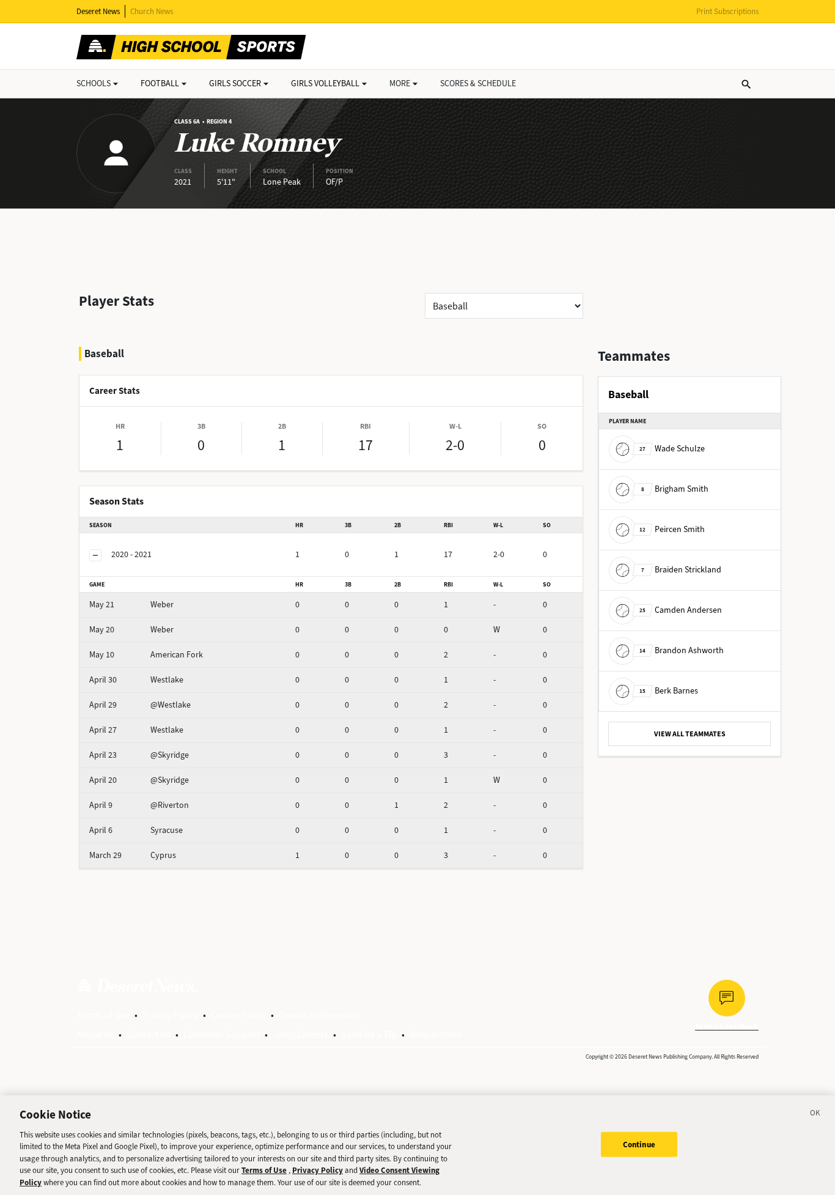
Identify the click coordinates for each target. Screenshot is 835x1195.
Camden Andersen (680, 610)
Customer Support (221, 1034)
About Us (95, 1034)
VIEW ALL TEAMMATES (690, 734)
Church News (151, 11)
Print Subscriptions (727, 11)
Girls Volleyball (325, 83)
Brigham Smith (674, 489)
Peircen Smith (672, 529)
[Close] (815, 1114)
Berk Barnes (668, 691)
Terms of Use (103, 1014)
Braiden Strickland (681, 569)
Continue (639, 1144)
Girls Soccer (235, 83)
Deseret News (98, 11)
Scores (478, 83)
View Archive (436, 1034)
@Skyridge (139, 755)
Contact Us (149, 1034)
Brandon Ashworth (681, 650)
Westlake (136, 680)
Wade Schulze (672, 448)
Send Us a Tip (369, 1034)
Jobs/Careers (300, 1034)
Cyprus (132, 855)
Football (160, 83)
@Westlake (140, 705)
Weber (131, 604)
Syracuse (136, 830)
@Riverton (139, 805)
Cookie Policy (238, 1014)
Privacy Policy (170, 1014)
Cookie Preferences (319, 1014)
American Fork (146, 654)
